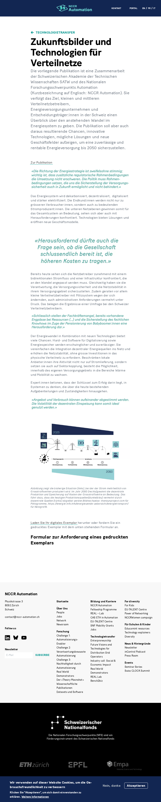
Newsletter (131, 647)
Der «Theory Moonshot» (70, 679)
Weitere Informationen (35, 797)
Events (129, 662)
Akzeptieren (136, 785)
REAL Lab (96, 676)
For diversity (132, 601)
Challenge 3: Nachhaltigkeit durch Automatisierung (69, 663)
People (60, 612)
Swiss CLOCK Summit (137, 670)
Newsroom (63, 624)
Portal (133, 8)
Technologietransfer (55, 32)
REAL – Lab (97, 613)
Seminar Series (133, 666)
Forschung (63, 631)
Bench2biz (97, 680)
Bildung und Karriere (103, 601)
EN (143, 8)
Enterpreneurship (101, 640)
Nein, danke (112, 785)
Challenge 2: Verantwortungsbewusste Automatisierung (71, 651)
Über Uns (62, 608)
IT (154, 8)
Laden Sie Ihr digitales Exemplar (54, 523)
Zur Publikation (41, 162)
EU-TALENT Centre (102, 621)
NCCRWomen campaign (139, 617)
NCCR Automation (21, 594)
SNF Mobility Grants (102, 625)
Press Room (131, 655)
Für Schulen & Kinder (138, 624)
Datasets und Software (70, 691)
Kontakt (116, 8)
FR (149, 8)
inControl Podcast (135, 651)
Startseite (63, 601)
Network (61, 620)
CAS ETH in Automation (104, 617)
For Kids (129, 605)
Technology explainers (137, 632)
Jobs (59, 616)
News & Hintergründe (138, 643)
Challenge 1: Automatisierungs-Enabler (67, 639)
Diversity (130, 636)
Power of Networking (136, 613)
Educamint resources (137, 628)
